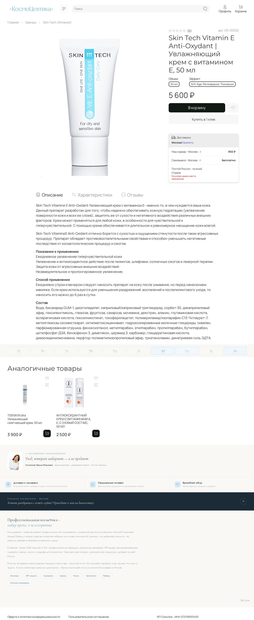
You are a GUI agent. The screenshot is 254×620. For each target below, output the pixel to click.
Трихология (91, 575)
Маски (76, 575)
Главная (13, 22)
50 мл (174, 84)
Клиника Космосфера (19, 582)
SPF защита (31, 575)
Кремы (63, 575)
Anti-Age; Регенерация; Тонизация (212, 84)
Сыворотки (48, 575)
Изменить (187, 142)
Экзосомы (14, 575)
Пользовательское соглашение (84, 617)
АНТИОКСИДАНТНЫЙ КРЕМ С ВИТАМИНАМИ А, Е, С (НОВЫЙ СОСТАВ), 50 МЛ (73, 420)
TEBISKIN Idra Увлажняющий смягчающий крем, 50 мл (24, 419)
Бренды (30, 22)
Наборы (106, 575)
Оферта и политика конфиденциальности (33, 617)
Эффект (194, 79)
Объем (173, 79)
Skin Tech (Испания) (57, 22)
